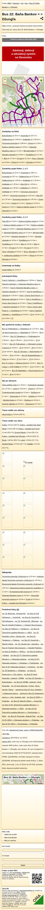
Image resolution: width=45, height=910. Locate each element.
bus (26, 3)
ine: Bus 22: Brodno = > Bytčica (13, 652)
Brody (4, 440)
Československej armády (11, 392)
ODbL (18, 892)
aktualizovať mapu (16, 730)
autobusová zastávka (12, 255)
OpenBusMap (28, 124)
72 (30, 359)
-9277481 (5, 734)
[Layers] (40, 80)
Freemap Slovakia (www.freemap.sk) (14, 894)
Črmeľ (28, 599)
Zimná (30, 143)
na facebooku (17, 872)
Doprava (16, 3)
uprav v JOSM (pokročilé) (33, 730)
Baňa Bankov (7, 136)
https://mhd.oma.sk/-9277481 (10, 126)
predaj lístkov (7, 270)
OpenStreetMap (17, 124)
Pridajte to (10, 905)
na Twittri (19, 874)
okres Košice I (7, 414)
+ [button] (5, 79)
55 (40, 333)
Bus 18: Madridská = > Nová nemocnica (26, 371)
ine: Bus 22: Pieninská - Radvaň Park (21, 716)
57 (12, 318)
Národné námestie (9, 155)
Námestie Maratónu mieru (26, 229)
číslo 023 (5, 211)
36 (11, 374)
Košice (4, 425)
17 (43, 314)
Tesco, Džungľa (38, 158)
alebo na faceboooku (10, 837)
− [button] (5, 82)
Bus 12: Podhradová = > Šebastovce (15, 329)
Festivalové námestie (36, 385)
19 (11, 340)
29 (32, 348)
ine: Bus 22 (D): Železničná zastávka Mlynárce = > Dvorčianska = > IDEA (21, 712)
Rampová (29, 404)
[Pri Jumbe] (28, 462)
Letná (15, 389)
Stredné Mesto (7, 444)
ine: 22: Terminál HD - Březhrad (26, 621)
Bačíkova (34, 392)
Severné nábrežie (8, 404)
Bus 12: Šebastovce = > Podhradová (24, 336)
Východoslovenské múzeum (19, 592)
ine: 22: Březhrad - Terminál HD (13, 614)
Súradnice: (6, 738)
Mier (5, 158)
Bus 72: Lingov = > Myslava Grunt (14, 363)
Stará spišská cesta (9, 385)
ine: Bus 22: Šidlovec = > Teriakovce (15, 629)
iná (22, 3)
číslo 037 (39, 196)
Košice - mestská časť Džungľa (13, 436)
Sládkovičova (7, 139)
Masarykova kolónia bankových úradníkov (25, 588)
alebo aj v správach (10, 840)
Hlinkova (27, 400)
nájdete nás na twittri (10, 834)
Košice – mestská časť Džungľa (14, 603)
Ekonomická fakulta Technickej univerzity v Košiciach (22, 584)
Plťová (14, 162)
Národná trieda (8, 400)
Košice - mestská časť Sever (29, 429)
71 (31, 367)
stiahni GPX (6, 742)
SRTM (17, 903)
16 (20, 348)
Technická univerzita (9, 143)
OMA (9, 3)
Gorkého (31, 396)
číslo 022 (5, 221)
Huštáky (30, 444)
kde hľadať (6, 846)
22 (18, 609)
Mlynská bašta (29, 151)
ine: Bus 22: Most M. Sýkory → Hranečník (26, 701)
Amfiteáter (26, 139)
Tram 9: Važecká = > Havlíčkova (14, 280)
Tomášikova (30, 155)
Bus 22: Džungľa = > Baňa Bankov (27, 352)
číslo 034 (23, 184)
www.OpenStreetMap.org (26, 890)
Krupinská (24, 136)
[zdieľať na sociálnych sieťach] (42, 18)
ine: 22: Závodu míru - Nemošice (27, 644)
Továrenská (14, 396)
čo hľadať (5, 856)
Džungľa (29, 162)
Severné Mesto (20, 432)
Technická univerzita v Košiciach (14, 576)
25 (11, 355)
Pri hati (19, 158)
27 (3, 352)
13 (31, 314)
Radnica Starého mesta (11, 147)
